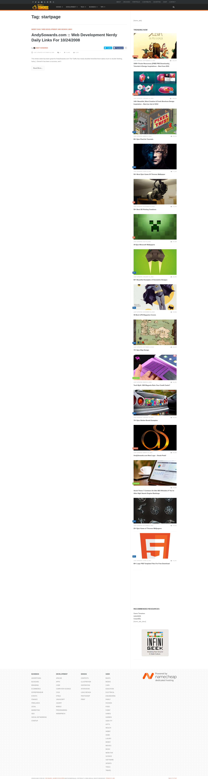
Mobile (59, 706)
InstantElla (137, 619)
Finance (34, 699)
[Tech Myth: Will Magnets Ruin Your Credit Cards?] (155, 367)
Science (109, 756)
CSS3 (58, 692)
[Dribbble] (54, 2)
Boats (108, 678)
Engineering (110, 696)
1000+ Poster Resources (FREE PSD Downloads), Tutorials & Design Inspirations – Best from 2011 (152, 65)
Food (108, 706)
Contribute (146, 2)
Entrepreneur (37, 692)
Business (92, 7)
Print (83, 699)
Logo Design (86, 692)
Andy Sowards (41, 48)
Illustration (86, 682)
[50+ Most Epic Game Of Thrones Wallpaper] (155, 156)
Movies (108, 745)
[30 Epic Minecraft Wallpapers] (155, 227)
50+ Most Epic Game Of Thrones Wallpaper (149, 174)
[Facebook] (33, 2)
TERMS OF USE (110, 778)
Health (108, 728)
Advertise (157, 2)
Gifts (108, 724)
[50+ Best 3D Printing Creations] (155, 192)
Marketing (35, 710)
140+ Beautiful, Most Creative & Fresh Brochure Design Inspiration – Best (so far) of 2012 (154, 102)
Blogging (35, 682)
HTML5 (58, 696)
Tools (108, 767)
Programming (61, 710)
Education (110, 689)
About (118, 2)
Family (108, 699)
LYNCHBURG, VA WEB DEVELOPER (54, 778)
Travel (108, 770)
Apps (58, 682)
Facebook (119, 48)
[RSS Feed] (45, 2)
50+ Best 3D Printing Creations (145, 209)
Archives (126, 2)
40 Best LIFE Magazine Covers (145, 315)
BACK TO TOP (173, 778)
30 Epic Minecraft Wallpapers (144, 245)
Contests (85, 678)
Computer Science (63, 689)
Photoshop (85, 696)
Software (110, 760)
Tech (82, 7)
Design (58, 7)
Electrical (110, 692)
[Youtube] (39, 2)
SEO (32, 713)
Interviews (85, 689)
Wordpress (60, 713)
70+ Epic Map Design (141, 350)
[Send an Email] (42, 2)
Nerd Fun (109, 753)
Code (58, 685)
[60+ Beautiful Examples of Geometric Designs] (155, 262)
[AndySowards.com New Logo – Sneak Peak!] (155, 437)
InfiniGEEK (137, 616)
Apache (59, 678)
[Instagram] (51, 2)
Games (108, 713)
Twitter (109, 48)
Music (108, 749)
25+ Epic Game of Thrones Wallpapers (148, 528)
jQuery (59, 703)
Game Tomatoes (139, 613)
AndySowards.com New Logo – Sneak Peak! (150, 455)
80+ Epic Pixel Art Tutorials (143, 139)
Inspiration (85, 685)
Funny (108, 710)
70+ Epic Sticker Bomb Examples (146, 420)
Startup (34, 721)
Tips (102, 7)
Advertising (36, 678)
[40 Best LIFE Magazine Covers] (155, 297)
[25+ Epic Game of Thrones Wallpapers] (155, 510)
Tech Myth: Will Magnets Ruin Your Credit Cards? (152, 385)
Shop (165, 2)
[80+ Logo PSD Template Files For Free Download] (155, 546)
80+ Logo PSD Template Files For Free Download (152, 563)
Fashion (109, 703)
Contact (172, 2)
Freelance (35, 703)
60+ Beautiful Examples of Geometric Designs (150, 280)
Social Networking (39, 717)
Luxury (108, 738)
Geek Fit (109, 721)
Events (34, 696)
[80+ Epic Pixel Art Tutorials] (155, 121)
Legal (33, 706)
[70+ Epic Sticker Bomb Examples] (155, 402)
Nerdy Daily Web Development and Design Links (51, 29)
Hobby (108, 731)
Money (108, 742)
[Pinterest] (48, 2)
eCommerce (36, 689)
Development (71, 7)
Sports (108, 763)
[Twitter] (36, 2)
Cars (108, 685)
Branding (35, 685)
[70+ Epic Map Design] (155, 332)
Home (108, 735)
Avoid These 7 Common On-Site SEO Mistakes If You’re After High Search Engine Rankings (154, 492)
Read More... (37, 68)
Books (108, 682)
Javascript (60, 699)
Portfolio (136, 2)
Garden (109, 717)
